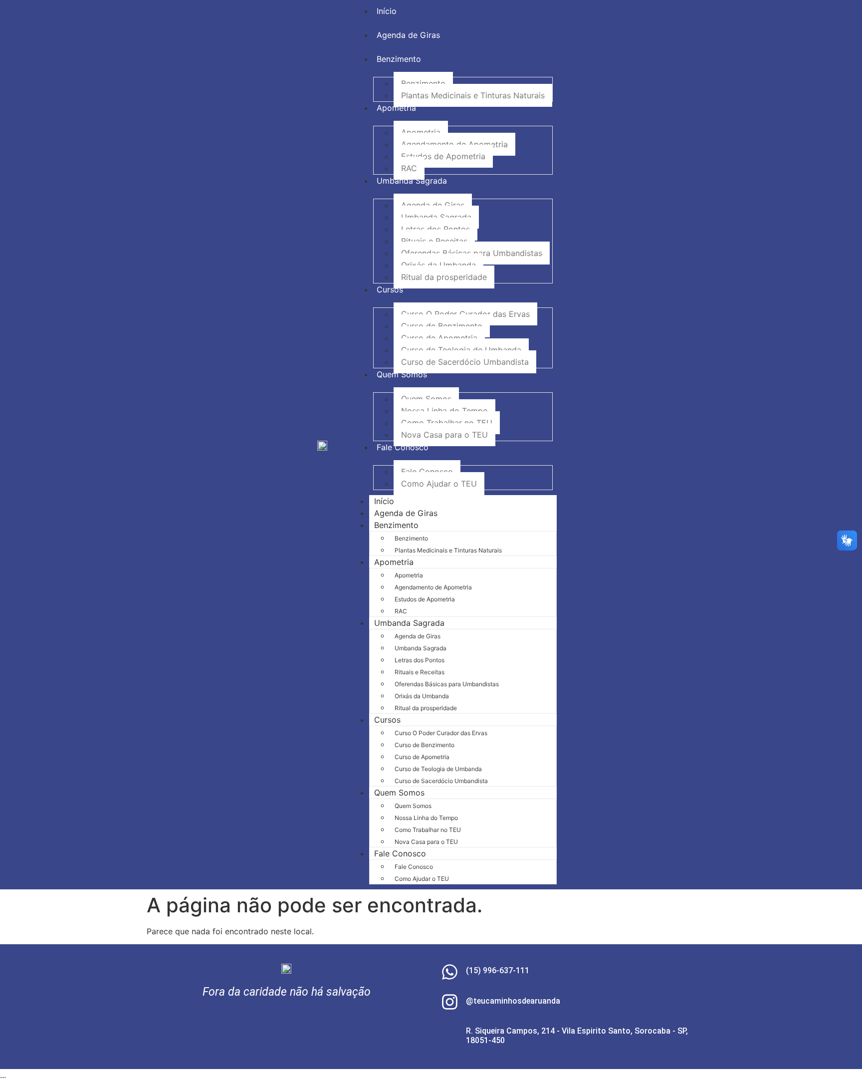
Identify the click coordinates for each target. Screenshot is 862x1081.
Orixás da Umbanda (438, 265)
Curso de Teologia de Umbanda (461, 350)
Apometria (420, 132)
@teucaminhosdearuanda (513, 1001)
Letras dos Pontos (435, 229)
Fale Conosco (427, 472)
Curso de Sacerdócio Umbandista (465, 362)
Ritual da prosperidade (444, 277)
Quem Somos (426, 399)
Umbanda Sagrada (436, 217)
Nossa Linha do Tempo (444, 411)
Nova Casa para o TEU (444, 435)
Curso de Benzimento (441, 326)
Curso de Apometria (439, 338)
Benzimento (423, 83)
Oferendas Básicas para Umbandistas (471, 253)
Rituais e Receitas (434, 241)
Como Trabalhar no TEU (446, 423)
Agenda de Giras (432, 205)
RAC (409, 168)
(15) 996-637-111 (497, 970)
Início (384, 501)
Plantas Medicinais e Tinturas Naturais (473, 95)
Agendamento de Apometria (454, 144)
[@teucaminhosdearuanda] (449, 1002)
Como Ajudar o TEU (439, 484)
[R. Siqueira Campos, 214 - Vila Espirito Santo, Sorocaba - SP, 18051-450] (449, 1037)
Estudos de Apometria (443, 156)
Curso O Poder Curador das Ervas (465, 314)
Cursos (387, 720)
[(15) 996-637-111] (449, 972)
